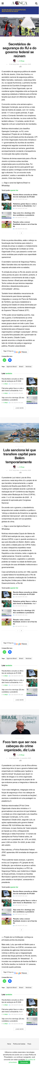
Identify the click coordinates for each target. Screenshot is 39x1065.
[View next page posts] (21, 233)
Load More (19, 408)
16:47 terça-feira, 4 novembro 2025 (20, 470)
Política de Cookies (19, 1044)
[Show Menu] (3, 3)
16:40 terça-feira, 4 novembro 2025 (20, 758)
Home (9, 1044)
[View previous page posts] (17, 233)
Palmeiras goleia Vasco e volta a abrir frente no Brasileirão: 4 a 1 (25, 205)
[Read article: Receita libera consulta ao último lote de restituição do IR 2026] (6, 197)
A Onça (21, 61)
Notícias (28, 366)
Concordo (24, 1062)
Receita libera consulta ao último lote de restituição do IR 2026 (25, 195)
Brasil (21, 366)
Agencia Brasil (12, 366)
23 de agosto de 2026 (20, 229)
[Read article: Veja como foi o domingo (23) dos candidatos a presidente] (6, 215)
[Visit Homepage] (19, 3)
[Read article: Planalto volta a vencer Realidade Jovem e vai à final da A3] (6, 224)
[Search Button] (36, 3)
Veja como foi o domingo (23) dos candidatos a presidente (24, 214)
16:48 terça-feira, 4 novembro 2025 (20, 64)
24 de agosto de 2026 (20, 199)
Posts (29, 1044)
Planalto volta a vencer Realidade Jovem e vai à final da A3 (25, 224)
